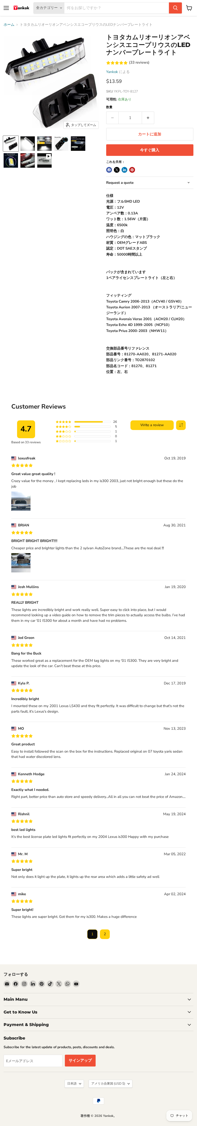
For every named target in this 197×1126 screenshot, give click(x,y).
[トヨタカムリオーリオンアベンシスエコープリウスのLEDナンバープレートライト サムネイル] (10, 143)
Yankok (112, 71)
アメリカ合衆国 (108, 1083)
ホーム (9, 25)
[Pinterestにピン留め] (132, 170)
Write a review (152, 425)
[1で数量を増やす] (148, 118)
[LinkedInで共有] (124, 170)
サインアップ (80, 1060)
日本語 (72, 1083)
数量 (109, 107)
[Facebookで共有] (109, 170)
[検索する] (175, 7)
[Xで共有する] (117, 170)
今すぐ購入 (149, 150)
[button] (181, 425)
